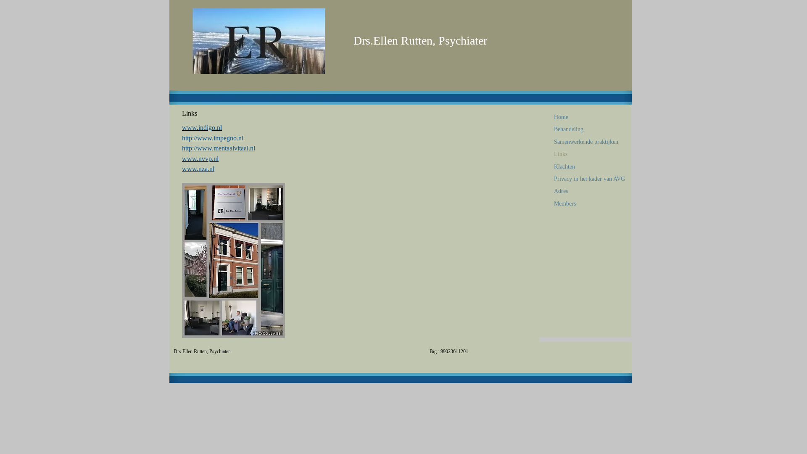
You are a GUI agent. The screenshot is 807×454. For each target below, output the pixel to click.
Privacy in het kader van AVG (589, 179)
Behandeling (568, 129)
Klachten (564, 167)
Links (560, 154)
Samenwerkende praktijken (586, 142)
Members (565, 204)
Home (561, 117)
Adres (561, 191)
